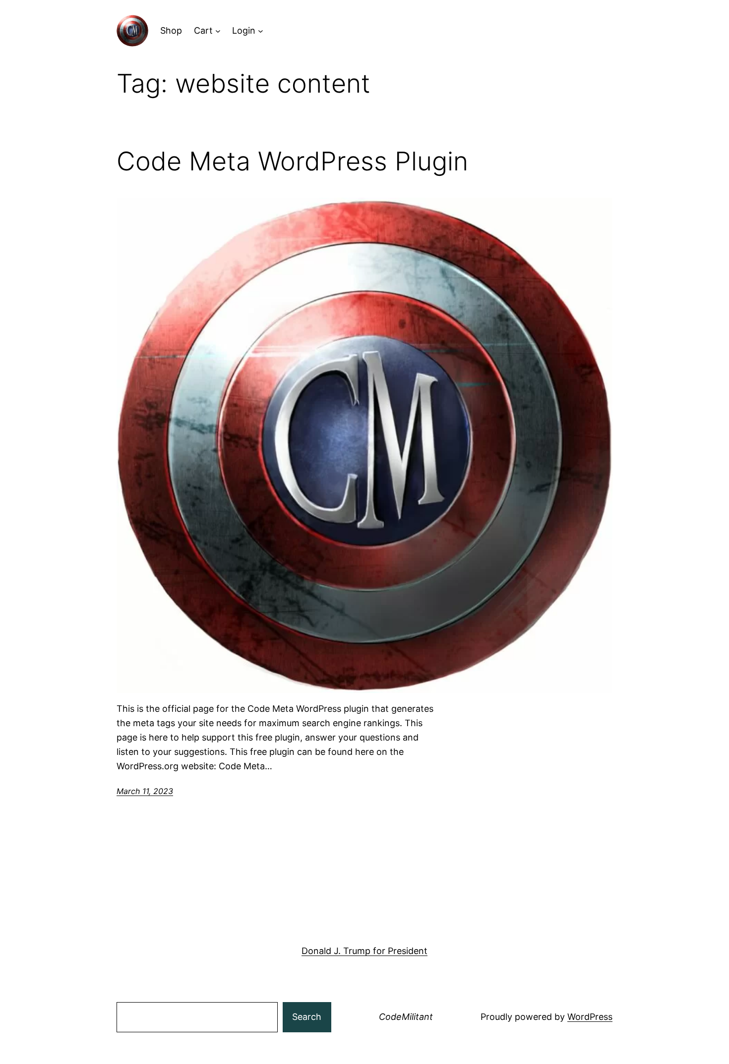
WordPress (589, 1016)
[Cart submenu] (218, 31)
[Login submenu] (260, 31)
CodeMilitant (406, 1016)
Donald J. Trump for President (364, 951)
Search (306, 1016)
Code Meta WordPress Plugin (292, 161)
